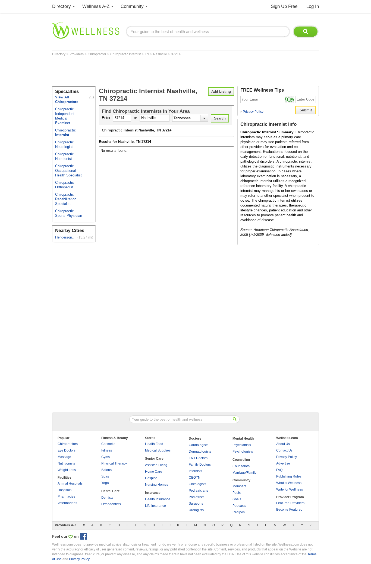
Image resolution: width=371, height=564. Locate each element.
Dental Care (110, 491)
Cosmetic (108, 444)
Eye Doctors (67, 450)
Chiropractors (68, 444)
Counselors (241, 466)
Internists (195, 471)
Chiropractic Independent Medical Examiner (64, 116)
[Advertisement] (151, 71)
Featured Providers (290, 503)
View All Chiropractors (66, 99)
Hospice (151, 478)
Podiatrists (196, 497)
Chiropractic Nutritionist (64, 156)
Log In (312, 6)
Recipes (238, 512)
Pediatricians (198, 490)
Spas (105, 476)
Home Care (153, 471)
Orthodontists (111, 504)
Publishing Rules (288, 476)
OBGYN (194, 477)
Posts (236, 493)
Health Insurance (157, 499)
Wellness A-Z (95, 6)
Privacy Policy (251, 112)
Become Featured (289, 509)
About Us (283, 444)
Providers (77, 54)
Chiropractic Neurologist (64, 144)
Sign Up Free (284, 6)
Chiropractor (97, 54)
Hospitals (64, 490)
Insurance (153, 493)
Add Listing (221, 91)
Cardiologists (198, 445)
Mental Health (243, 438)
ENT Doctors (198, 458)
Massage (64, 457)
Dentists (107, 497)
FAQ (279, 470)
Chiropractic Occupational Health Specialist (68, 170)
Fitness (106, 450)
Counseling (241, 460)
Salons (106, 470)
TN (147, 54)
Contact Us (284, 450)
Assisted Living (156, 465)
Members (239, 486)
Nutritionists (66, 463)
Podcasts (239, 506)
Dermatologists (200, 451)
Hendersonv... (66, 237)
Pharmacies (66, 496)
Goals (236, 499)
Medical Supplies (158, 450)
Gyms (105, 457)
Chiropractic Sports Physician (68, 213)
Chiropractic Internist (126, 54)
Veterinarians (67, 503)
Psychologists (242, 451)
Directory (61, 6)
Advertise (283, 463)
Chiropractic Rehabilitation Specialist (65, 199)
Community (132, 6)
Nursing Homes (156, 484)
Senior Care (154, 458)
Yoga (105, 483)
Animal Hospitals (70, 483)
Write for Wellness (289, 489)
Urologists (196, 510)
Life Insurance (155, 506)
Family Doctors (200, 464)
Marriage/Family (244, 473)
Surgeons (196, 503)
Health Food (154, 444)
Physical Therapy (114, 463)
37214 (176, 54)
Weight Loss (67, 470)
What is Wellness (288, 483)
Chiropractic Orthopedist (64, 185)
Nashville (160, 54)
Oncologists (197, 484)
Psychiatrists (241, 445)
